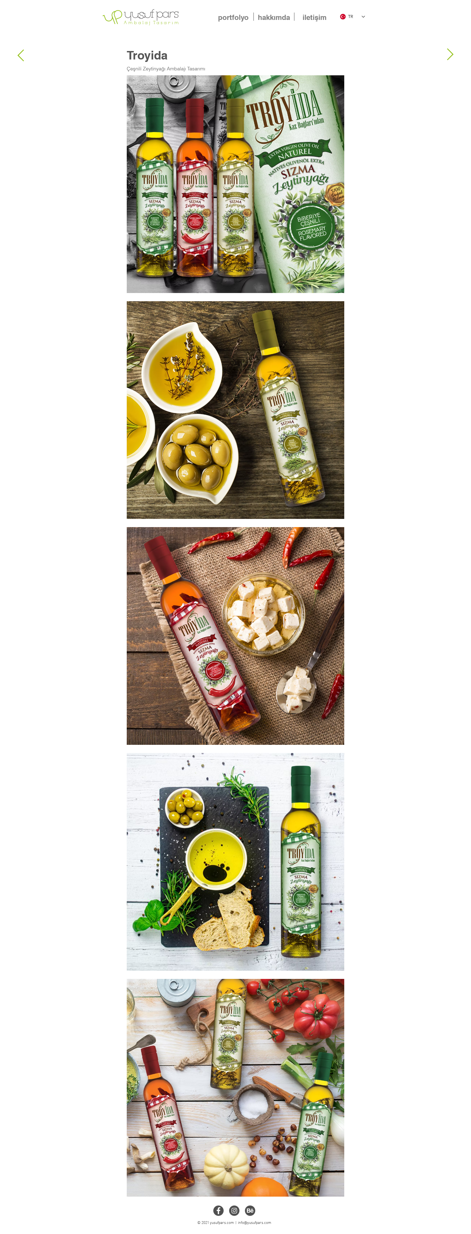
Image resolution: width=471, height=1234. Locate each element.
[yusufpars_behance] (250, 1210)
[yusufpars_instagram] (234, 1210)
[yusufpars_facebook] (218, 1210)
